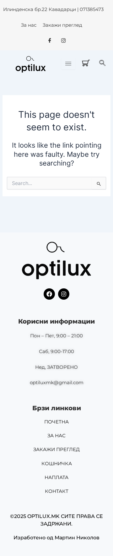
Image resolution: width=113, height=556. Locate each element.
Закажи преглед (62, 25)
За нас (28, 25)
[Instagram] (63, 41)
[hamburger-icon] (68, 63)
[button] (104, 63)
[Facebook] (49, 41)
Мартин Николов (77, 538)
